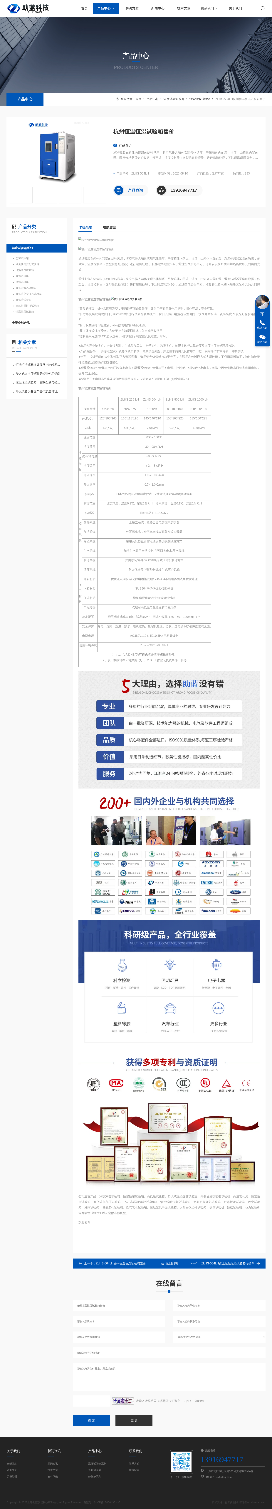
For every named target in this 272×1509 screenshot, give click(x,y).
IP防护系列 (94, 1476)
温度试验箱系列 (174, 99)
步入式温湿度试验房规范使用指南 (38, 373)
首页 (84, 8)
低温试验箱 (22, 281)
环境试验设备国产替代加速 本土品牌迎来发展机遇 (39, 391)
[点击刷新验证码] (123, 1401)
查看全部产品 (21, 322)
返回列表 (172, 1263)
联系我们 (207, 8)
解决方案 (132, 8)
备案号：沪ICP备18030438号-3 (102, 1502)
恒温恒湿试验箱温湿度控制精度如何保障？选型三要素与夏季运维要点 (39, 364)
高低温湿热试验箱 (26, 287)
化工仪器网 (231, 1502)
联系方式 (134, 1463)
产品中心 (104, 8)
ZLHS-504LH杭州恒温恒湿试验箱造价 (121, 1263)
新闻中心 (157, 8)
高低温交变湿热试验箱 (29, 293)
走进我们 (12, 1463)
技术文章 (183, 8)
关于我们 (235, 8)
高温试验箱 (22, 276)
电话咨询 (262, 327)
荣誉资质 (12, 1476)
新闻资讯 (53, 1463)
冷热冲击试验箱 (25, 270)
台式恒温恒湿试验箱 (27, 305)
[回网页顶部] (262, 314)
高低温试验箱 (23, 299)
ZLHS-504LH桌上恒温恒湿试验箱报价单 (227, 1263)
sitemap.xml (258, 1502)
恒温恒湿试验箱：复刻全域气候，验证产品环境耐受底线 (39, 382)
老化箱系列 (94, 1470)
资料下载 (53, 1476)
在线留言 (109, 227)
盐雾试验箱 (22, 258)
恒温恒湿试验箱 (199, 99)
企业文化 (12, 1470)
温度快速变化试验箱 (27, 264)
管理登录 (244, 1502)
